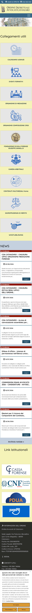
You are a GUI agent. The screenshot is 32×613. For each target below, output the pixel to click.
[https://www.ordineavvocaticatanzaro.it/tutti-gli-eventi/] (16, 72)
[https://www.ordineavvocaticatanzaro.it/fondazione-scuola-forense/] (16, 138)
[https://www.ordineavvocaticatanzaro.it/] (16, 181)
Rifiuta (24, 609)
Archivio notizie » (16, 441)
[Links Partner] (16, 470)
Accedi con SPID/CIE (13, 2)
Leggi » (26, 279)
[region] (16, 591)
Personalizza (9, 609)
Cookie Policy (10, 601)
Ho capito (16, 605)
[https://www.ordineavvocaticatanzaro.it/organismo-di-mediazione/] (16, 94)
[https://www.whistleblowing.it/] (16, 225)
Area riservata (26, 2)
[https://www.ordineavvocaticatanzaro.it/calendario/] (16, 50)
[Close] (30, 572)
